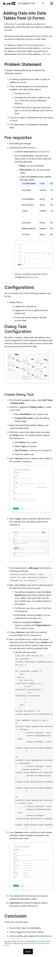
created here (44, 151)
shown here (33, 277)
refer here (46, 48)
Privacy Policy (35, 943)
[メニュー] (52, 3)
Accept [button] (28, 951)
